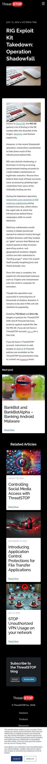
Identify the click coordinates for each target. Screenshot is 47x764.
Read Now (9, 430)
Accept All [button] (16, 759)
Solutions (23, 713)
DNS (18, 348)
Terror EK (20, 123)
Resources (24, 725)
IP (25, 348)
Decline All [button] (30, 759)
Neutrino (18, 134)
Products (23, 719)
